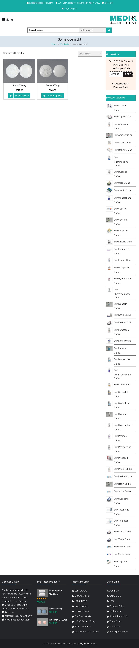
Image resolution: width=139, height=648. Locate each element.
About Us (114, 590)
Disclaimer (114, 626)
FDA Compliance (83, 626)
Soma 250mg (19, 85)
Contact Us (115, 595)
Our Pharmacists (83, 616)
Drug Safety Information (87, 631)
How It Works (81, 606)
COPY (128, 74)
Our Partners (81, 590)
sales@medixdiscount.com (41, 3)
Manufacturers (82, 595)
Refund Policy (81, 601)
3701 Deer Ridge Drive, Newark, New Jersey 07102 (79, 3)
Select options (22, 95)
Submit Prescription (119, 616)
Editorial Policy (82, 611)
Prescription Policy (118, 631)
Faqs (111, 601)
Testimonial (115, 611)
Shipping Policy (116, 606)
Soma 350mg (52, 85)
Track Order (115, 621)
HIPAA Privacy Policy (85, 621)
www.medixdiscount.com (17, 619)
